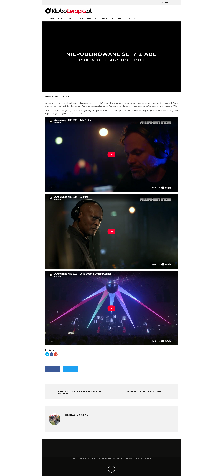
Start (50, 19)
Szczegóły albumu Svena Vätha (145, 392)
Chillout (101, 19)
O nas (131, 19)
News (61, 19)
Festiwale (117, 19)
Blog (72, 19)
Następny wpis (158, 389)
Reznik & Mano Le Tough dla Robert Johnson (80, 393)
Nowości (138, 60)
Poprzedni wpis (65, 389)
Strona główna (51, 96)
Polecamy (85, 19)
